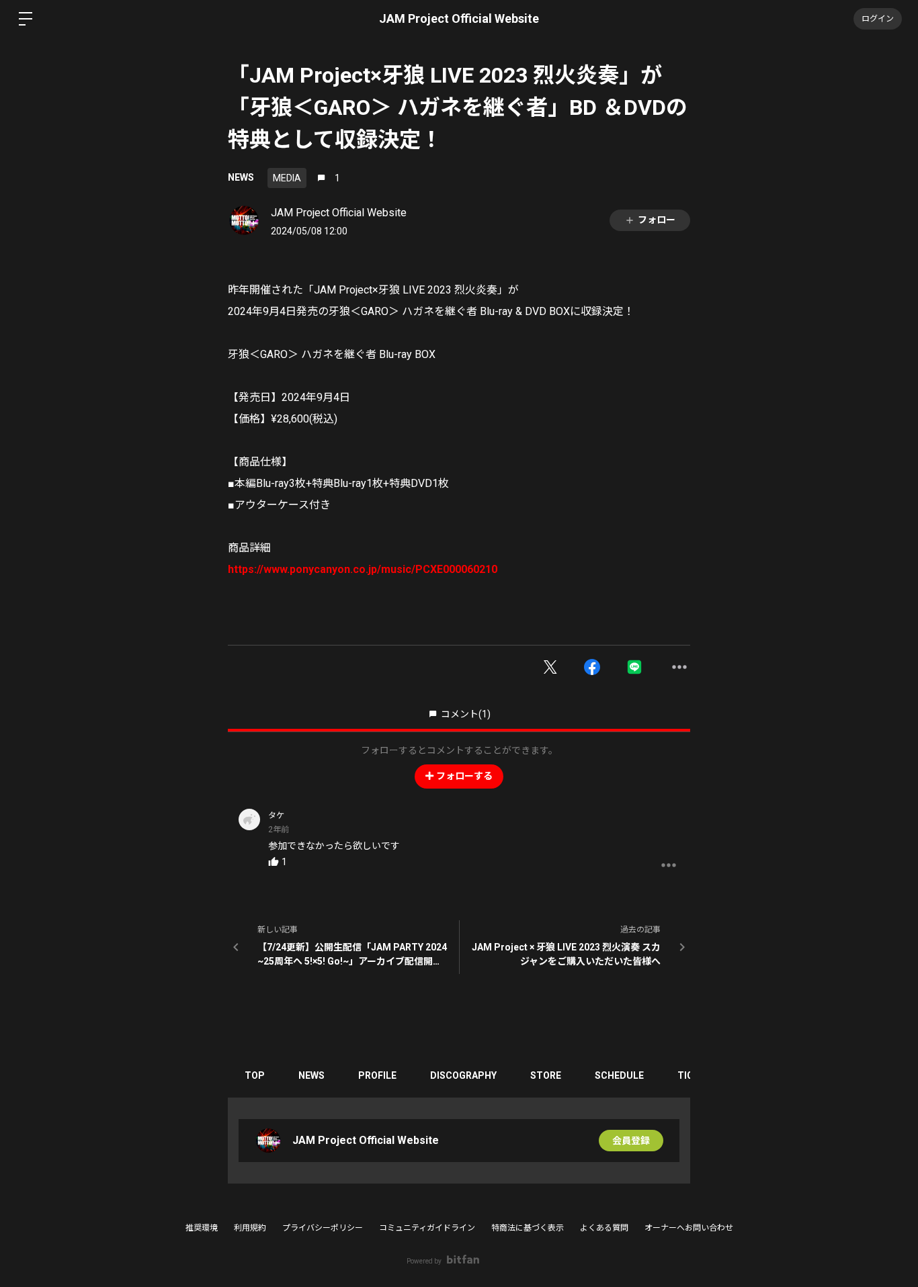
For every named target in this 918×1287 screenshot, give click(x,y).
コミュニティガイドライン (427, 1228)
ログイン (878, 19)
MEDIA (287, 178)
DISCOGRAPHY (463, 1075)
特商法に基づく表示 (527, 1228)
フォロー (656, 219)
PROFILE (377, 1075)
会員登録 (631, 1140)
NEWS (241, 177)
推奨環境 (201, 1228)
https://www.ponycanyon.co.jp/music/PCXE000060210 (362, 569)
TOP (255, 1075)
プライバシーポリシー (322, 1228)
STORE (545, 1075)
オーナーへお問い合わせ (688, 1228)
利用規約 (250, 1228)
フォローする (464, 775)
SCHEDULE (619, 1075)
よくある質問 (604, 1228)
